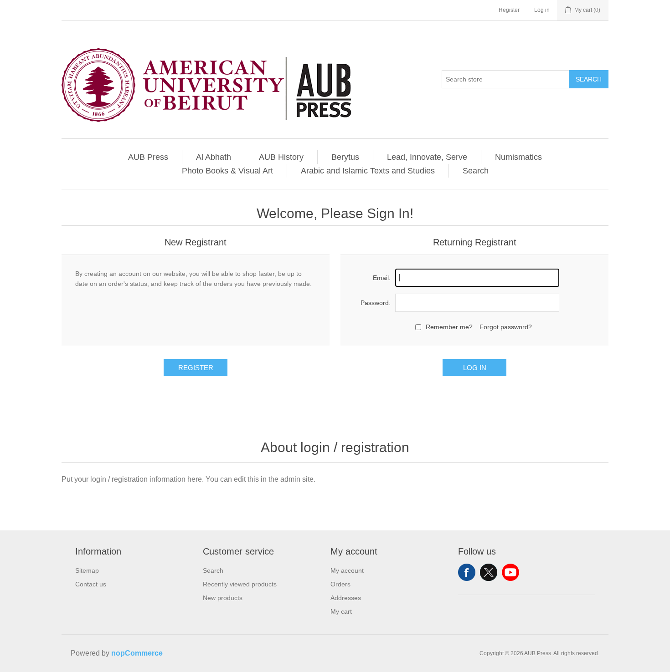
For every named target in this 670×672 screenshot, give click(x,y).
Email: (382, 277)
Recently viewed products (240, 584)
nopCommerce (137, 653)
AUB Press (148, 157)
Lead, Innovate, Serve (427, 157)
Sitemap (87, 570)
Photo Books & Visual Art (227, 170)
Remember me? (449, 327)
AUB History (281, 157)
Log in (542, 10)
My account (347, 570)
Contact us (90, 584)
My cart (341, 611)
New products (222, 597)
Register (509, 10)
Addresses (345, 597)
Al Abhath (213, 157)
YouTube (510, 572)
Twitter (488, 572)
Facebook (466, 572)
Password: (376, 302)
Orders (340, 584)
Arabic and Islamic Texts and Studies (368, 170)
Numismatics (518, 157)
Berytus (345, 157)
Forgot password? (505, 327)
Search (589, 79)
